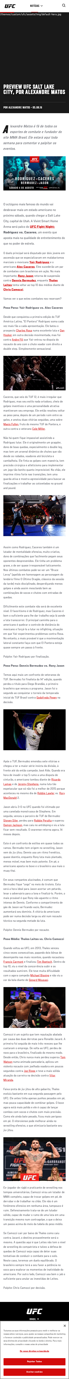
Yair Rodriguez (39, 262)
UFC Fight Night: (42, 227)
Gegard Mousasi (38, 980)
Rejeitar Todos (34, 1362)
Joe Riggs (29, 1071)
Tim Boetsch (44, 962)
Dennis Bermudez (24, 280)
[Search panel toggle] (64, 5)
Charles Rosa (24, 330)
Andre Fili (17, 339)
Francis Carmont (13, 962)
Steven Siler (10, 820)
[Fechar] (65, 1326)
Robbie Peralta (43, 820)
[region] (34, 1350)
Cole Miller (38, 429)
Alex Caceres (26, 267)
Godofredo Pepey (46, 697)
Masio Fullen (10, 424)
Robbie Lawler (45, 793)
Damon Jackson (12, 825)
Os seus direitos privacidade (34, 1351)
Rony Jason (25, 276)
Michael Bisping (39, 975)
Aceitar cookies (34, 1372)
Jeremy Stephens (28, 784)
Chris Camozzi (13, 289)
